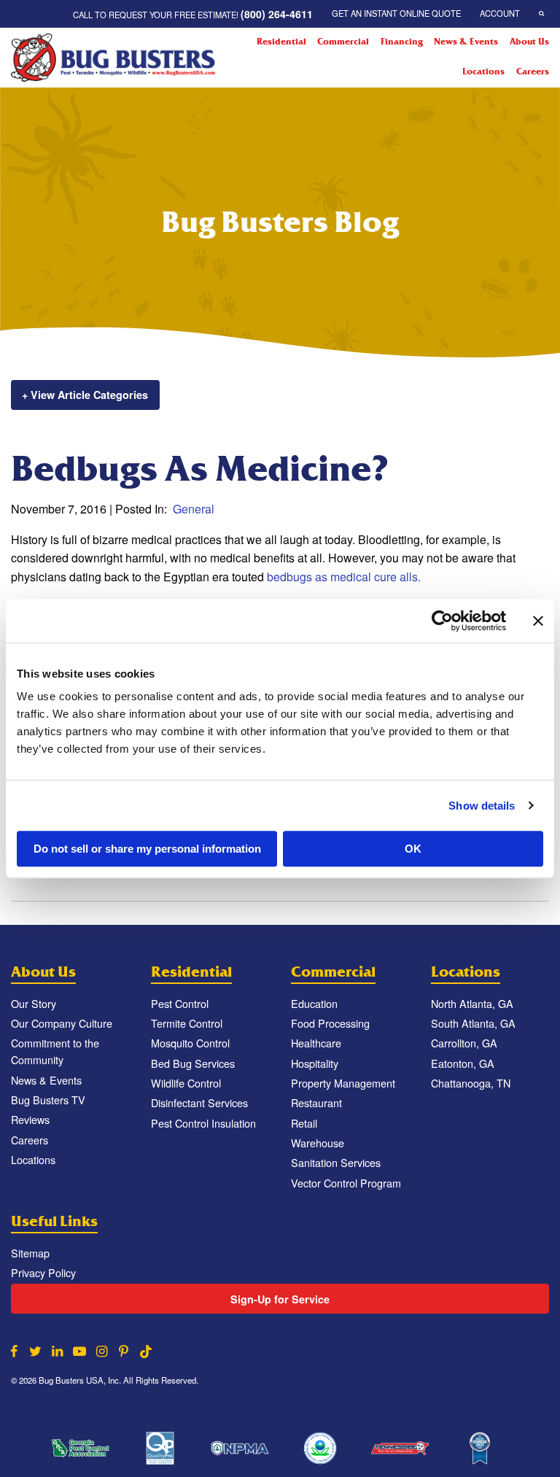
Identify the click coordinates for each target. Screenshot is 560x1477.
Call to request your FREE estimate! (193, 14)
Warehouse (317, 1142)
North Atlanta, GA (472, 1003)
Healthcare (316, 1042)
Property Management (343, 1082)
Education (314, 1003)
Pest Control (180, 1003)
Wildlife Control (186, 1082)
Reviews (30, 1119)
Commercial (343, 41)
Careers (532, 71)
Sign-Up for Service (280, 1299)
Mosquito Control (190, 1042)
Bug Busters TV (48, 1099)
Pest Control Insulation (203, 1123)
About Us (529, 41)
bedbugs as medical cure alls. (344, 576)
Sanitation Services (336, 1162)
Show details (481, 805)
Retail (304, 1123)
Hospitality (314, 1063)
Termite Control (186, 1023)
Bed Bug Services (193, 1063)
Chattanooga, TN (470, 1082)
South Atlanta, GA (473, 1023)
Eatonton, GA (462, 1063)
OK (413, 848)
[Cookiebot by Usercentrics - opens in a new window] (442, 621)
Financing (402, 41)
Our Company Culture (61, 1023)
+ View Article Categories (85, 394)
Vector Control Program (346, 1182)
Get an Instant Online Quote (396, 13)
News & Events (466, 41)
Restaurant (316, 1102)
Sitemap (30, 1252)
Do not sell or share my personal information (147, 848)
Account (500, 13)
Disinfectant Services (199, 1102)
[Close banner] (538, 621)
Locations (483, 71)
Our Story (33, 1003)
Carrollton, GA (464, 1042)
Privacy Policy (43, 1272)
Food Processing (330, 1023)
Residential (281, 41)
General (193, 508)
